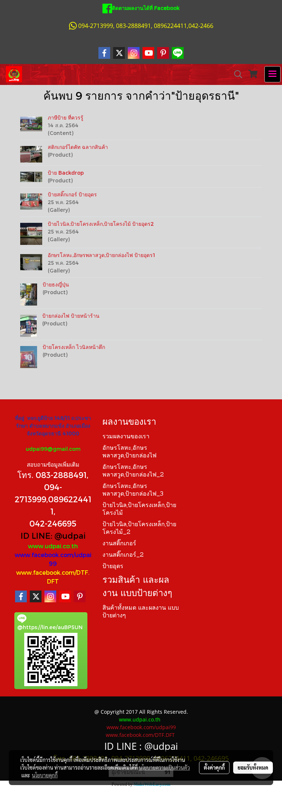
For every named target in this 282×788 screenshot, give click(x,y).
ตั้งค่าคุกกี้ (214, 767)
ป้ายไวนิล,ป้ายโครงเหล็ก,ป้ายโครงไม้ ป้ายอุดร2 (101, 224)
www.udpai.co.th (53, 545)
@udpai (70, 535)
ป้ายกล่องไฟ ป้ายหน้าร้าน (71, 316)
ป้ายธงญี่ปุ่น (56, 284)
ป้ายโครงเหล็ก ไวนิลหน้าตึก (74, 347)
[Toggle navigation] (272, 74)
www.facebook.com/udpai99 (141, 727)
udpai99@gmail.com (53, 449)
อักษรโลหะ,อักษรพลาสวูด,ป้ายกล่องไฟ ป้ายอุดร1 (101, 255)
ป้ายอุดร (112, 567)
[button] (235, 74)
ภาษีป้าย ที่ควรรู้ (65, 117)
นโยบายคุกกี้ (45, 775)
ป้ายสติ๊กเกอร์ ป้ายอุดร (72, 194)
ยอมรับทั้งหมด (253, 767)
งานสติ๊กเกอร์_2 (123, 555)
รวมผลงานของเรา (125, 437)
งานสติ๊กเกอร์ (119, 544)
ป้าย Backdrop (66, 173)
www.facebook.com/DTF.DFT (140, 734)
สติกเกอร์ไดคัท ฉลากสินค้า (78, 147)
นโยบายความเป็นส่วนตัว (164, 767)
